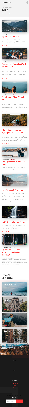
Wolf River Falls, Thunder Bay (14, 222)
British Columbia (14, 34)
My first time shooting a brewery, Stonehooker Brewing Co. (11, 252)
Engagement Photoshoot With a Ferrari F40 (14, 65)
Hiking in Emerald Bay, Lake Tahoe (13, 162)
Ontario (13, 94)
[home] (6, 2)
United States (13, 159)
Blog (14, 373)
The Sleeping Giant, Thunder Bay (13, 98)
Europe (14, 187)
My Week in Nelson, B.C (11, 36)
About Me (14, 376)
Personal (12, 61)
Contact (14, 375)
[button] (26, 2)
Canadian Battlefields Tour (13, 190)
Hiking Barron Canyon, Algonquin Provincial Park (13, 131)
